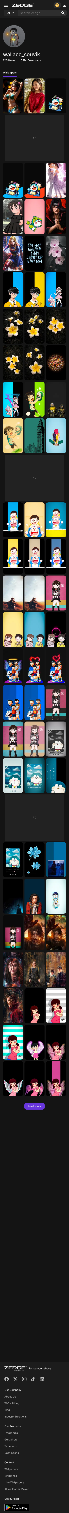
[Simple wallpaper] (34, 435)
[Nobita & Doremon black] (56, 556)
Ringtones (10, 1475)
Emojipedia (11, 1432)
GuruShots (10, 1439)
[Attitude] (34, 253)
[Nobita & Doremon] (13, 519)
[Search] (63, 13)
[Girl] (34, 95)
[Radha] (13, 95)
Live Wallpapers (14, 1482)
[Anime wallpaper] (34, 932)
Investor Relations (15, 1416)
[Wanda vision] (13, 969)
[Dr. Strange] (34, 969)
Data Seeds (11, 1452)
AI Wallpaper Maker (16, 1489)
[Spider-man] (34, 896)
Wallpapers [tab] (10, 72)
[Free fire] (56, 399)
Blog (7, 1409)
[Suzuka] (13, 216)
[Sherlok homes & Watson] (56, 969)
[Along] (13, 593)
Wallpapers (11, 1469)
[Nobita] (13, 289)
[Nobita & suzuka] (56, 180)
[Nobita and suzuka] (13, 629)
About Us (10, 1396)
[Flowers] (56, 253)
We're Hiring (11, 1403)
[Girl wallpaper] (56, 435)
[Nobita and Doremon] (34, 399)
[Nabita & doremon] (56, 95)
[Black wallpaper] (56, 216)
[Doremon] (34, 216)
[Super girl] (13, 253)
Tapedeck (10, 1446)
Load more (34, 1106)
